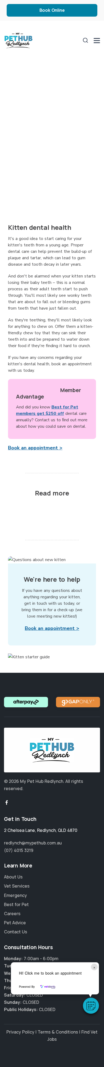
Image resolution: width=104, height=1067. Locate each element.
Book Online (52, 10)
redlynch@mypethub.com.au (33, 843)
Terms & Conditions (58, 1032)
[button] (91, 1006)
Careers (12, 913)
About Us (13, 877)
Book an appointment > (35, 448)
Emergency (15, 895)
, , (40, 830)
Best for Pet (16, 904)
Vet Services (17, 886)
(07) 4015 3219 (18, 850)
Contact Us (15, 932)
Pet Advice (15, 923)
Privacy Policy (20, 1032)
